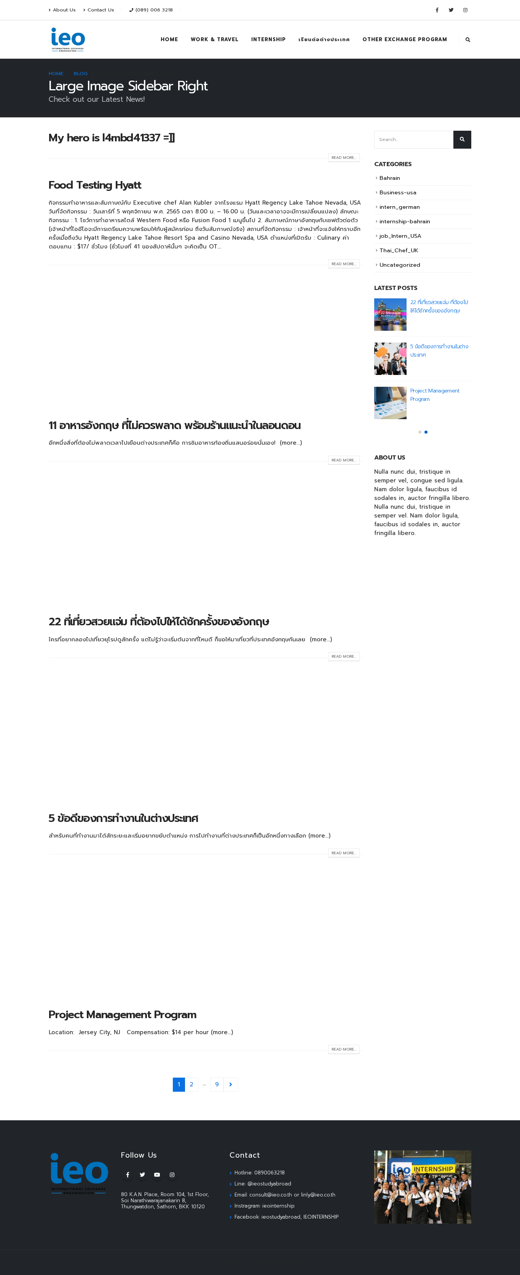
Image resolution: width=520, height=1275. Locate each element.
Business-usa (398, 192)
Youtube (157, 1174)
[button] (420, 432)
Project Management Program (122, 1014)
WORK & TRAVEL (215, 39)
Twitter (142, 1174)
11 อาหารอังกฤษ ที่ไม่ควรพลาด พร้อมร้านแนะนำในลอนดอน (175, 425)
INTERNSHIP (268, 39)
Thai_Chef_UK (399, 250)
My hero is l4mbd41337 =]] (111, 138)
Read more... (344, 157)
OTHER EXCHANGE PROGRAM (404, 39)
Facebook (127, 1174)
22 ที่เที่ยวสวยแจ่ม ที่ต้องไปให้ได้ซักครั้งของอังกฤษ (159, 621)
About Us (64, 9)
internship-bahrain (405, 221)
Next (231, 1085)
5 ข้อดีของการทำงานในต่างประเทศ (123, 818)
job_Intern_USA (400, 236)
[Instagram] (465, 10)
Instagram (172, 1174)
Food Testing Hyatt (95, 185)
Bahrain (390, 178)
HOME (169, 39)
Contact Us (101, 9)
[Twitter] (451, 10)
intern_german (400, 207)
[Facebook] (437, 10)
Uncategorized (400, 265)
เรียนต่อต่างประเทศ (324, 39)
